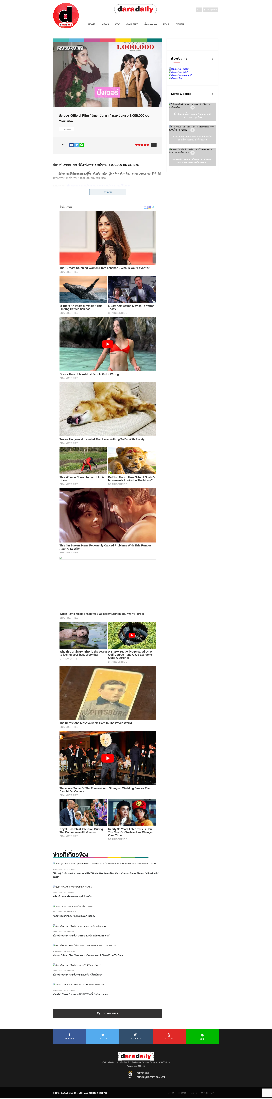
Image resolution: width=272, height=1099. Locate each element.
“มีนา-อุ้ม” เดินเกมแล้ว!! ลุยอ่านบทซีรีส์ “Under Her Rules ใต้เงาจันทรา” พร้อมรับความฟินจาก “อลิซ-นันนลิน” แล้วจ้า (106, 875)
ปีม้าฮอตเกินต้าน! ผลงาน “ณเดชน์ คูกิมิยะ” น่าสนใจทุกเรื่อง (193, 115)
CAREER (194, 1093)
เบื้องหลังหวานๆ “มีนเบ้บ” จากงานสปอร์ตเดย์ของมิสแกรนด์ (81, 936)
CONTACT (182, 1093)
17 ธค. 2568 (66, 129)
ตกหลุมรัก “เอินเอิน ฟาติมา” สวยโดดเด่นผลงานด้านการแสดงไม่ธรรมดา (192, 161)
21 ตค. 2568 (57, 990)
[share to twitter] (76, 145)
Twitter (103, 1038)
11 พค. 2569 (57, 869)
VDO (117, 24)
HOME (91, 24)
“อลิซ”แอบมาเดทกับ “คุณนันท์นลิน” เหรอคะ (74, 916)
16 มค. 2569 (57, 912)
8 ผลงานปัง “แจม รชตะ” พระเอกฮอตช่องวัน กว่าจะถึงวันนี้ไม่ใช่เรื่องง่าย (192, 138)
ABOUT (171, 1093)
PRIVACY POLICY (207, 1093)
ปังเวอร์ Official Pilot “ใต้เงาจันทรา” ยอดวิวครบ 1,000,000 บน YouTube (88, 955)
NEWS (105, 24)
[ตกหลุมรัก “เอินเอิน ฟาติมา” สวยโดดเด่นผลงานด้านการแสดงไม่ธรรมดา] (192, 153)
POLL (166, 24)
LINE (202, 1039)
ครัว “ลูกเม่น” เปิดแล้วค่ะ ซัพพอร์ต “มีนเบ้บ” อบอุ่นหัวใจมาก (97, 186)
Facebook (70, 1038)
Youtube (169, 1038)
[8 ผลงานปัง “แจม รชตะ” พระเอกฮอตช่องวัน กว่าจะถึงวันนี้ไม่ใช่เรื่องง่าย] (192, 130)
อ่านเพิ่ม (108, 192)
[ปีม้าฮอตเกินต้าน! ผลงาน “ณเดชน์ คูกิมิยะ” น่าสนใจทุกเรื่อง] (192, 107)
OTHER (180, 24)
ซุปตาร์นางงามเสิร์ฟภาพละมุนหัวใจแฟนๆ (72, 897)
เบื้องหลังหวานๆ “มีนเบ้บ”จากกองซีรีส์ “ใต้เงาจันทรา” (78, 975)
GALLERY (132, 24)
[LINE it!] (81, 145)
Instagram (136, 1038)
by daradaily (70, 869)
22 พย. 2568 (57, 970)
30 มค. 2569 (57, 892)
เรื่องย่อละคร (150, 24)
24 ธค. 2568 (57, 931)
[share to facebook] (71, 145)
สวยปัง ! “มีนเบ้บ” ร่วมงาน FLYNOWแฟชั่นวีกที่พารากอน (80, 994)
